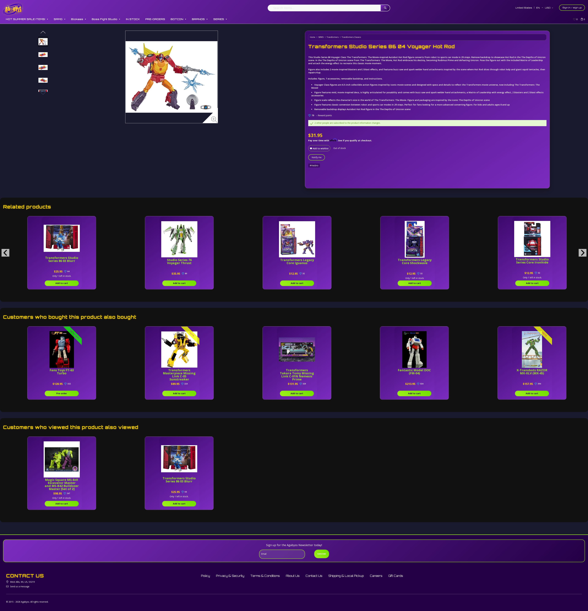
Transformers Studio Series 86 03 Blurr (61, 259)
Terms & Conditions (265, 575)
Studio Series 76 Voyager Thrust (179, 261)
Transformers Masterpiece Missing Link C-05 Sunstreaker (179, 374)
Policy (205, 575)
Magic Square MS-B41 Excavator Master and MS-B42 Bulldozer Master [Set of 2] (62, 484)
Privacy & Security (230, 575)
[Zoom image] (214, 120)
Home (312, 37)
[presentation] (5, 253)
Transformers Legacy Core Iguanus (297, 261)
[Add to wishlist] (79, 220)
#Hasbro (314, 165)
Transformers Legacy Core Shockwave (415, 261)
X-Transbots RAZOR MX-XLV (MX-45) (532, 371)
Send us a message (19, 586)
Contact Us (314, 575)
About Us (293, 575)
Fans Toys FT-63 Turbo (62, 371)
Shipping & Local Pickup (346, 575)
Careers (376, 575)
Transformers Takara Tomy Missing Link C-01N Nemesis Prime (297, 374)
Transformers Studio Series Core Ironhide (532, 260)
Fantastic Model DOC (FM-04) (414, 371)
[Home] (13, 9)
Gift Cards (395, 575)
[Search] (385, 8)
